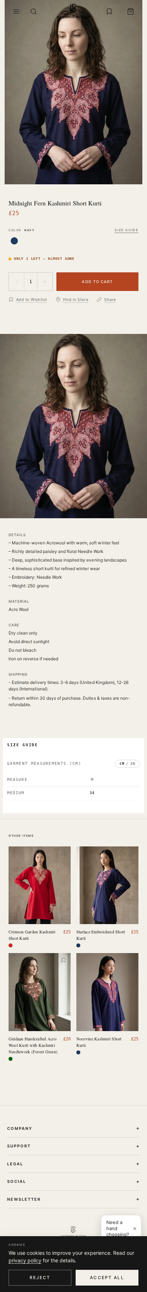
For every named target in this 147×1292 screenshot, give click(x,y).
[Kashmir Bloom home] (73, 11)
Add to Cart (97, 281)
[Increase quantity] (44, 282)
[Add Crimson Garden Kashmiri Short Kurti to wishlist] (63, 853)
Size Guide (126, 230)
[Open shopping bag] (130, 11)
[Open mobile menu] (16, 11)
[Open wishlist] (109, 11)
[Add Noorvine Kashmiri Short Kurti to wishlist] (131, 960)
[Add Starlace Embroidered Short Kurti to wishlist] (131, 853)
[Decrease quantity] (16, 282)
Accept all (107, 1277)
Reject (40, 1277)
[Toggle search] (33, 11)
